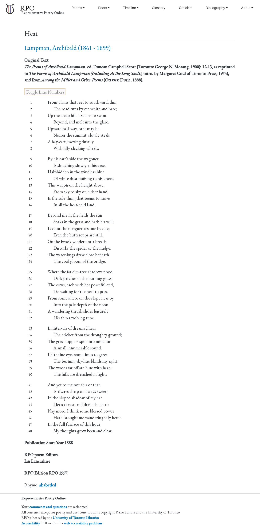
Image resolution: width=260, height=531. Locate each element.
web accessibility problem (83, 523)
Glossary (158, 8)
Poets (102, 8)
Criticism (185, 8)
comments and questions (48, 506)
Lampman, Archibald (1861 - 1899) (67, 48)
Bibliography (215, 8)
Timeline (129, 8)
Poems (77, 8)
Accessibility (31, 523)
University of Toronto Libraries (76, 517)
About (245, 8)
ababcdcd (47, 485)
